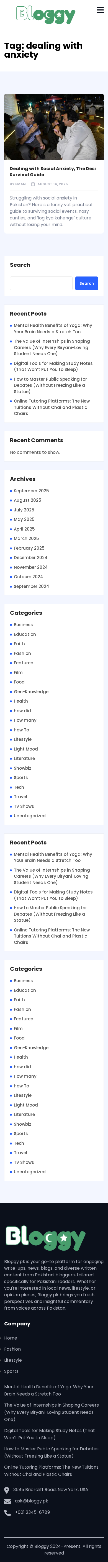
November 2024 (31, 567)
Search (20, 265)
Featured (24, 663)
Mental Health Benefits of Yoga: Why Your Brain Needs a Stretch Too (53, 328)
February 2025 (29, 548)
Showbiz (22, 768)
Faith (19, 644)
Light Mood (26, 749)
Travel (20, 797)
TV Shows (24, 806)
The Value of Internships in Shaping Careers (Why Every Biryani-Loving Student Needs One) (52, 347)
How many (25, 720)
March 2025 (26, 538)
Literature (24, 758)
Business (23, 625)
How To (21, 730)
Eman (20, 184)
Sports (21, 777)
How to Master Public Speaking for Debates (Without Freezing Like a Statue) (50, 385)
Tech (19, 787)
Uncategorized (30, 816)
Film (18, 672)
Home (10, 1338)
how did (22, 711)
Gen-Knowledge (31, 692)
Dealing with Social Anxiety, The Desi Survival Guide (53, 171)
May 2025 (24, 519)
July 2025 (24, 510)
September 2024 (31, 586)
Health (21, 701)
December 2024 (31, 557)
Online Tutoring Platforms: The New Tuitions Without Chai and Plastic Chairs (52, 407)
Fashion (22, 653)
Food (19, 682)
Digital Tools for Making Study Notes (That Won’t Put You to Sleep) (53, 366)
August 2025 (27, 500)
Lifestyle (23, 739)
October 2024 (28, 577)
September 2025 (31, 491)
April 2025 (24, 529)
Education (25, 634)
